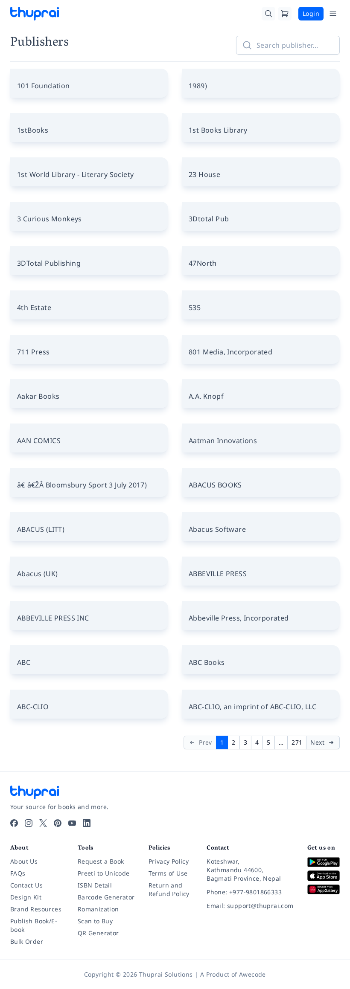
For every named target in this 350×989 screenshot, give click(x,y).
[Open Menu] (333, 13)
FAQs (18, 873)
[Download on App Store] (323, 876)
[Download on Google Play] (323, 862)
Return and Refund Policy (169, 889)
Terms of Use (168, 873)
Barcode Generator (106, 897)
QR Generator (98, 933)
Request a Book (101, 861)
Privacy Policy (169, 861)
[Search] (268, 13)
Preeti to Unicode (104, 873)
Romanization (98, 909)
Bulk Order (26, 941)
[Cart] (285, 13)
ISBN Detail (95, 885)
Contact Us (26, 885)
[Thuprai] (34, 13)
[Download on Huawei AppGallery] (323, 889)
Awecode (252, 974)
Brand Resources (35, 909)
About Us (24, 861)
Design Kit (25, 897)
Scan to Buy (95, 921)
